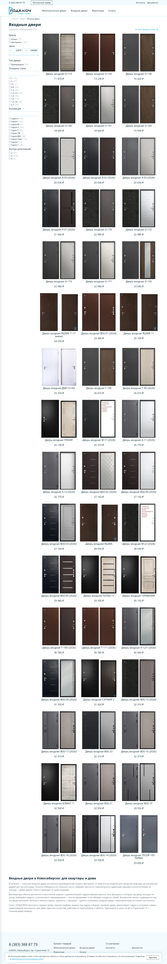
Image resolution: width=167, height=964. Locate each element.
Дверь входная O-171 (99, 281)
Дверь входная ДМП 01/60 (59, 388)
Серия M (17, 124)
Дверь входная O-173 (59, 281)
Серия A (17, 118)
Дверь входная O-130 (139, 74)
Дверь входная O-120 (99, 74)
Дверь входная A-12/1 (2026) (138, 647)
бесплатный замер (41, 2)
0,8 (15, 87)
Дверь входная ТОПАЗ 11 (99, 595)
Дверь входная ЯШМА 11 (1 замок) (59, 335)
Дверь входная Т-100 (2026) (59, 647)
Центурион (19, 42)
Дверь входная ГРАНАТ (59, 440)
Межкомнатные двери (54, 10)
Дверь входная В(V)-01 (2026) (98, 333)
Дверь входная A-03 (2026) (139, 177)
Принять (153, 957)
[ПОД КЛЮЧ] (9, 19)
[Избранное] (151, 10)
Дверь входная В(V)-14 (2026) (98, 855)
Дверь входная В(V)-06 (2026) (138, 492)
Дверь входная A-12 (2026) (59, 492)
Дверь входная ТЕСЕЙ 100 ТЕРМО (138, 857)
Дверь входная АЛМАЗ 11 (58, 803)
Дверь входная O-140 (59, 125)
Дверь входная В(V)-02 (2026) (98, 492)
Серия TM (17, 133)
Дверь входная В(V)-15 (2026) (138, 699)
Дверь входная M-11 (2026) (98, 440)
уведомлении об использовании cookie (27, 959)
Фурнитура (98, 10)
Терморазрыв (20, 64)
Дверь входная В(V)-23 (98, 751)
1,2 (15, 90)
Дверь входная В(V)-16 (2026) (138, 751)
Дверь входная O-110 (59, 74)
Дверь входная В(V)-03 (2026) (58, 544)
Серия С (16, 142)
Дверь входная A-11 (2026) (139, 440)
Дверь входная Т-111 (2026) (99, 647)
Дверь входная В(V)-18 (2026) (58, 855)
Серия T (17, 130)
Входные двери (79, 10)
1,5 (15, 99)
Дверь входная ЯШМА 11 (139, 333)
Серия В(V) (18, 136)
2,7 (15, 104)
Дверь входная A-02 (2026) (99, 177)
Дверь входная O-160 (139, 125)
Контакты (140, 2)
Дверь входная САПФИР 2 (98, 699)
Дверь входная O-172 (139, 229)
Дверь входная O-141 (99, 125)
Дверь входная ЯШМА (98, 544)
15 (14, 84)
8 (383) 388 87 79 (17, 2)
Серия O (17, 127)
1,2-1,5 (16, 93)
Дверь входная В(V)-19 (138, 803)
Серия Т (17, 145)
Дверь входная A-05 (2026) (59, 177)
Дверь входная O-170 (99, 229)
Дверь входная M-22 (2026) (138, 544)
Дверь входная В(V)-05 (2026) (58, 595)
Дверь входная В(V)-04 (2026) (58, 699)
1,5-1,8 (16, 101)
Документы (152, 2)
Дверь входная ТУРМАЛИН (139, 595)
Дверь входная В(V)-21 (98, 803)
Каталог (15, 19)
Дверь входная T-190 (99, 388)
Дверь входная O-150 (139, 281)
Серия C (17, 121)
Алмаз (16, 39)
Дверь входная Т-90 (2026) (139, 388)
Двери (22, 19)
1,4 (15, 96)
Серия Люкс (19, 139)
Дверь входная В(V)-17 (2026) (58, 751)
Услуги (112, 10)
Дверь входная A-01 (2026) (59, 229)
